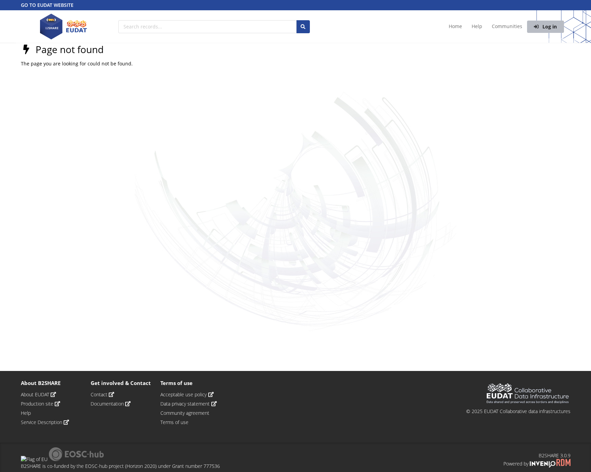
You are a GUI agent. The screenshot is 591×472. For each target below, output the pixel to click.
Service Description (42, 422)
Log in (549, 26)
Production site (38, 403)
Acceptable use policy (184, 394)
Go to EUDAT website (47, 5)
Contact (100, 394)
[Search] (303, 26)
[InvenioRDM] (550, 463)
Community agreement (184, 413)
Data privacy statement (185, 403)
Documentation (108, 403)
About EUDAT (36, 394)
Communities (507, 26)
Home (455, 26)
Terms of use (174, 422)
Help (477, 26)
